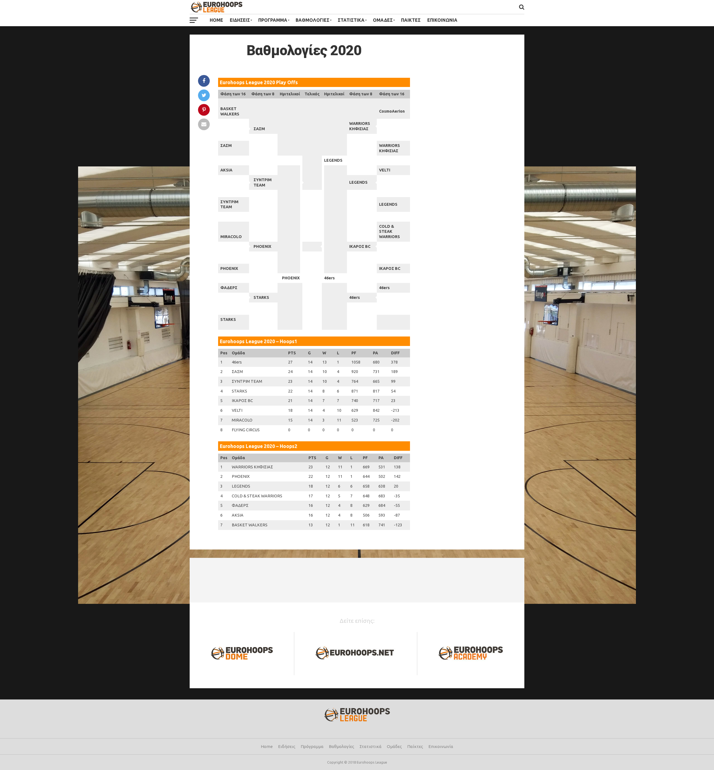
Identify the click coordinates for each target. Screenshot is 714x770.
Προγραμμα (272, 20)
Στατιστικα (351, 20)
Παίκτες (415, 746)
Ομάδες (394, 746)
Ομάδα (238, 353)
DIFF (395, 353)
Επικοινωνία (440, 746)
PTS (292, 353)
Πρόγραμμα (312, 746)
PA (375, 353)
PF (353, 353)
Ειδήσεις (286, 746)
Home (216, 20)
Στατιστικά (371, 746)
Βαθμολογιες (312, 20)
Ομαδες (383, 20)
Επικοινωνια (442, 20)
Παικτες (411, 20)
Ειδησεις (240, 20)
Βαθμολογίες (341, 746)
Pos (223, 353)
